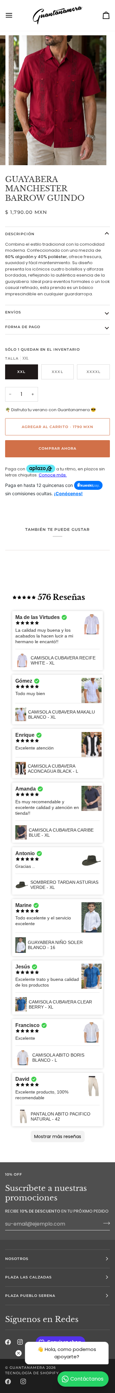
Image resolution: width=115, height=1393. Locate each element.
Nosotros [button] (16, 1258)
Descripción (19, 234)
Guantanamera (27, 1367)
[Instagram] (23, 1381)
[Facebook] (8, 1381)
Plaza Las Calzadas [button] (28, 1277)
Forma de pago (22, 327)
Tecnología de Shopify (32, 1373)
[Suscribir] (104, 1223)
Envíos (13, 312)
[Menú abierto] (14, 15)
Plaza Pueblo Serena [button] (30, 1295)
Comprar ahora (57, 448)
